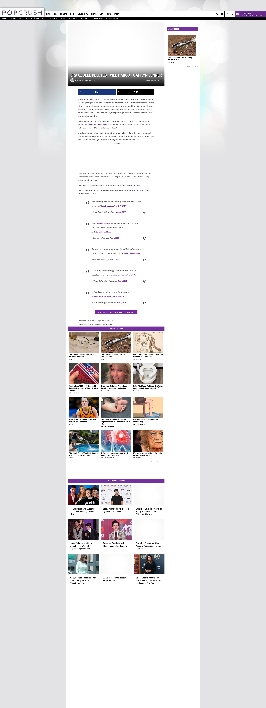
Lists (102, 14)
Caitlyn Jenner (101, 321)
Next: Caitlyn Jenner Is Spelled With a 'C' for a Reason (116, 312)
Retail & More (72, 18)
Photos (94, 14)
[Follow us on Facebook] (227, 14)
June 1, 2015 (121, 212)
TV (87, 14)
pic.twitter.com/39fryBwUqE (126, 275)
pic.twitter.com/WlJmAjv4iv (114, 296)
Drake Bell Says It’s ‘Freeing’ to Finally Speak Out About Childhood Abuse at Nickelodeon (149, 512)
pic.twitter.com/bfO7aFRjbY (130, 253)
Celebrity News (92, 324)
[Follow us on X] (232, 14)
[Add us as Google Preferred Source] (216, 14)
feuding (91, 124)
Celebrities (29, 18)
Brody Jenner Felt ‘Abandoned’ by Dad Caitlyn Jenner (116, 510)
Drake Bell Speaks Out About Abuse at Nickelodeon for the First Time (148, 546)
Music (72, 14)
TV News (113, 324)
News (55, 14)
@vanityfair (105, 206)
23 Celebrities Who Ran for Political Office (114, 579)
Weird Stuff (84, 18)
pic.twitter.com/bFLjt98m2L (101, 232)
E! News (138, 185)
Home (48, 14)
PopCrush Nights (112, 18)
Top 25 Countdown (113, 14)
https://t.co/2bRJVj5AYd (117, 206)
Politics (62, 18)
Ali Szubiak (78, 80)
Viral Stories (40, 18)
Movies (80, 14)
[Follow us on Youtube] (221, 14)
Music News (101, 324)
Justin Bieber (102, 124)
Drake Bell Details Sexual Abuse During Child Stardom (115, 544)
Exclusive (63, 14)
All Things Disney (97, 18)
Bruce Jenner (91, 321)
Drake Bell (130, 121)
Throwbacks (52, 18)
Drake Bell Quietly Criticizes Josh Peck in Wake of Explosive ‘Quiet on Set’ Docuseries (81, 546)
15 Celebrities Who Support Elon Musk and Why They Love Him (83, 511)
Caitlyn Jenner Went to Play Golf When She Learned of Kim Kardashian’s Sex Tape (149, 580)
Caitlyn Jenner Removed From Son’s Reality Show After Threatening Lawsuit (83, 580)
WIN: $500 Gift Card (16, 18)
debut (96, 99)
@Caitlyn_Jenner (103, 223)
